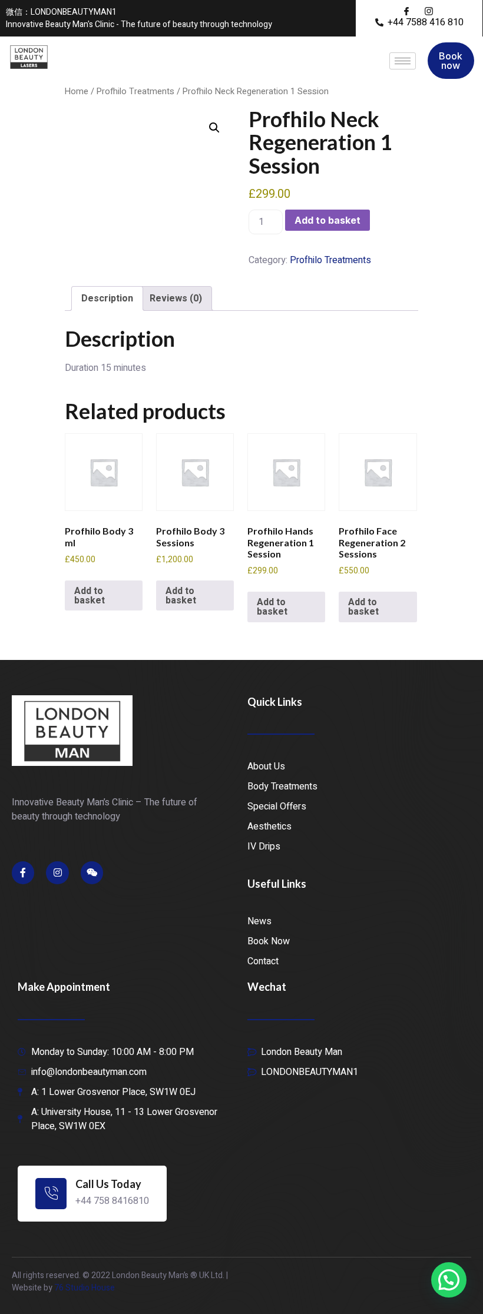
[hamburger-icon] (402, 60)
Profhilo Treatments (135, 91)
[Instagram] (57, 872)
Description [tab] (107, 298)
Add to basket (327, 220)
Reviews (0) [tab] (176, 298)
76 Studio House (84, 1288)
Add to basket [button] (89, 596)
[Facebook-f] (23, 872)
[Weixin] (92, 872)
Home (76, 91)
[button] (214, 127)
